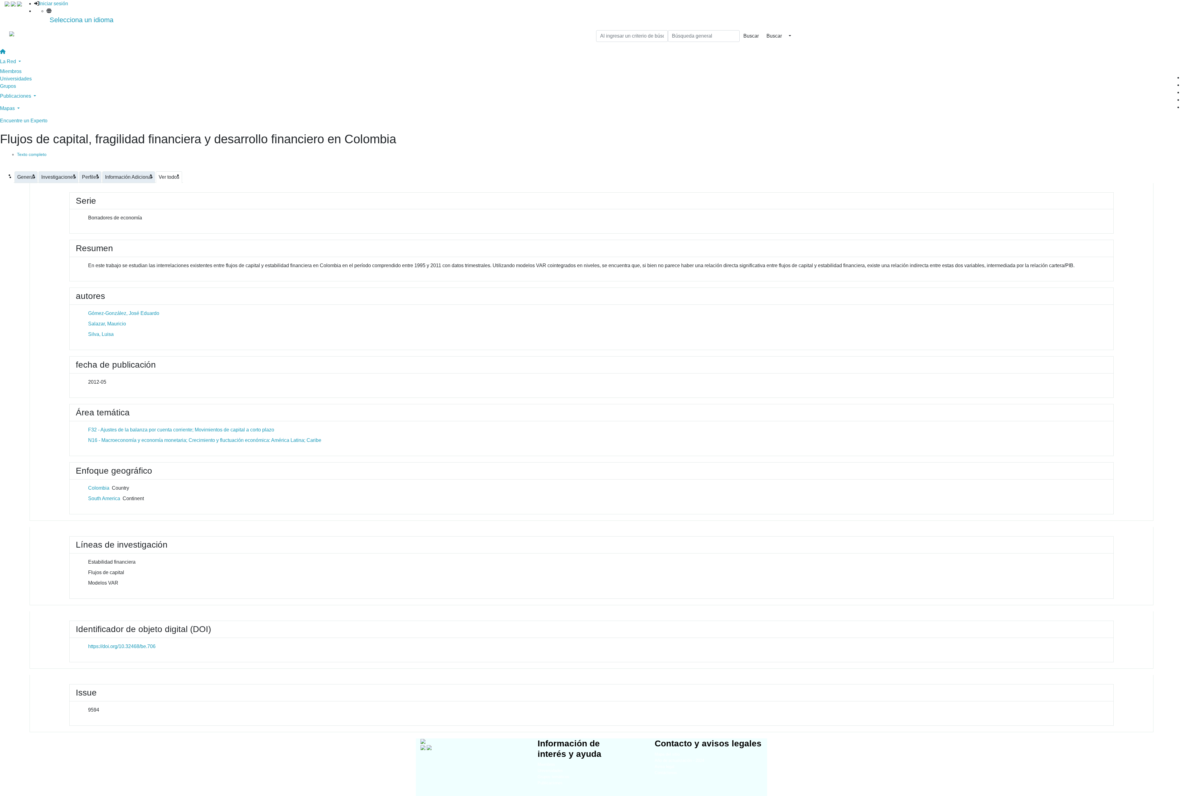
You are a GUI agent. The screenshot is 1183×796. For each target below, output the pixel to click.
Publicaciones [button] (16, 96)
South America (104, 498)
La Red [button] (8, 61)
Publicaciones (550, 783)
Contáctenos (666, 772)
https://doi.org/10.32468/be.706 (122, 646)
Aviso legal (664, 766)
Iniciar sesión (53, 3)
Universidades (16, 78)
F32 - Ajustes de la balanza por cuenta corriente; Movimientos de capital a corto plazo (181, 429)
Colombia (98, 488)
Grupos (8, 86)
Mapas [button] (8, 108)
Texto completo (32, 154)
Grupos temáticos (553, 776)
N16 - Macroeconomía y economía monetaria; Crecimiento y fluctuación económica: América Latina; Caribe (204, 440)
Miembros (11, 71)
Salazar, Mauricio (107, 323)
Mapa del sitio (667, 754)
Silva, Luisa (101, 334)
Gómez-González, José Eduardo (123, 313)
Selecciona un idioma (81, 20)
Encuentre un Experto (23, 120)
